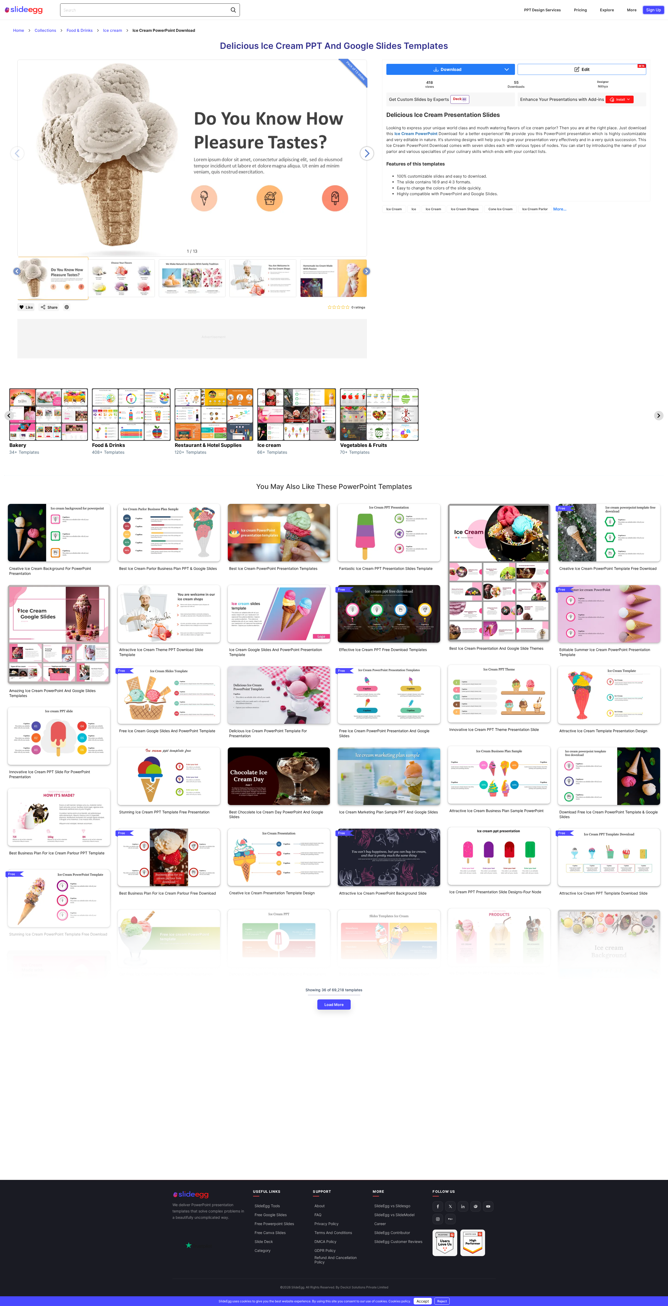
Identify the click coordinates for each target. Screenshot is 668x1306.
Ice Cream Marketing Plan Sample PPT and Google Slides (388, 812)
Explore (607, 10)
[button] (367, 153)
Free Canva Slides (270, 1232)
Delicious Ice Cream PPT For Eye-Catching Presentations (277, 974)
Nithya (603, 86)
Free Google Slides (271, 1214)
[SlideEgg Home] (209, 1194)
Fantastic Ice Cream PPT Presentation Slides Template (386, 568)
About (319, 1206)
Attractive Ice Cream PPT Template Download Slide (603, 893)
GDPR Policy (325, 1250)
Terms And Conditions (333, 1232)
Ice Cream (394, 209)
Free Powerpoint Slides (274, 1223)
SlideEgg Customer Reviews (398, 1241)
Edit (613, 68)
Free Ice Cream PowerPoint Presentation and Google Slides (384, 733)
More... (559, 209)
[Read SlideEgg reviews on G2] (445, 1243)
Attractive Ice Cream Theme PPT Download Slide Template (161, 652)
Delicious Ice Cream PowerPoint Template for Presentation (268, 733)
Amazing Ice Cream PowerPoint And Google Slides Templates (52, 693)
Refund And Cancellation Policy (335, 1259)
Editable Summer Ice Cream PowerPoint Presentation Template (604, 652)
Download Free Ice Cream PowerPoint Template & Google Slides (608, 814)
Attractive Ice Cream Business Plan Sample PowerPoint (496, 810)
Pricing (580, 10)
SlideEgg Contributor (392, 1232)
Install (620, 99)
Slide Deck (264, 1241)
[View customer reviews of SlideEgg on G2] (472, 1243)
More (632, 10)
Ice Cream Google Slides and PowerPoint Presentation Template (275, 652)
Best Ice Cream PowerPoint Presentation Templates (273, 568)
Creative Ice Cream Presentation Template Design (272, 893)
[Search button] (233, 10)
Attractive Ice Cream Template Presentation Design (603, 731)
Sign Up (653, 9)
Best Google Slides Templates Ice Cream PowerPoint (384, 974)
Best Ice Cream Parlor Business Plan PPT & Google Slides (168, 568)
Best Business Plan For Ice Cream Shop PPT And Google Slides (57, 1085)
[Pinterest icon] (66, 307)
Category (263, 1250)
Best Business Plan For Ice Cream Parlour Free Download (167, 893)
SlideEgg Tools (267, 1206)
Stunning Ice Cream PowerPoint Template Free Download (58, 934)
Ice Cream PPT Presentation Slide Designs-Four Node (495, 892)
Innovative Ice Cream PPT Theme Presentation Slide (494, 729)
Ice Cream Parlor (535, 209)
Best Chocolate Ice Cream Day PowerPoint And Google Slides (276, 814)
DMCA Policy (325, 1241)
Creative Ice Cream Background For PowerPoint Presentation (50, 571)
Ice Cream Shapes (465, 209)
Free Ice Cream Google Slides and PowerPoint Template (167, 731)
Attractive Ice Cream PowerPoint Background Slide (383, 893)
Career (380, 1223)
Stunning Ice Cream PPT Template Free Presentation (164, 812)
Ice (414, 209)
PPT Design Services (542, 10)
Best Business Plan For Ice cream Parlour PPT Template (56, 853)
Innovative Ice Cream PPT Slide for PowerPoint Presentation (49, 774)
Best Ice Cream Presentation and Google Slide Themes (496, 648)
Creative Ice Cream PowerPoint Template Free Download (608, 568)
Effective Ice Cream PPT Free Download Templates (383, 649)
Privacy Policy (326, 1223)
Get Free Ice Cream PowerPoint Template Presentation (166, 974)
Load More (334, 1004)
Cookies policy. (399, 1301)
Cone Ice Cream (500, 209)
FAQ (318, 1214)
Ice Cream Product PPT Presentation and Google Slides (497, 973)
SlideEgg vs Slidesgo (392, 1206)
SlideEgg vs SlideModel (394, 1214)
